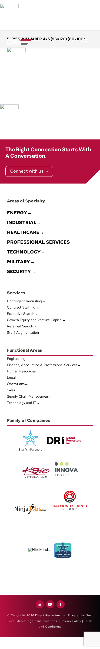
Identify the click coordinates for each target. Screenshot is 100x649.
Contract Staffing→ (23, 307)
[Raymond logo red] (69, 489)
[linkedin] (40, 604)
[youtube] (50, 604)
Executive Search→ (22, 313)
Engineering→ (18, 358)
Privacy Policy (71, 621)
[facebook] (61, 604)
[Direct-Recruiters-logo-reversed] (20, 40)
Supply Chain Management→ (30, 396)
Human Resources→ (23, 371)
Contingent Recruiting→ (26, 301)
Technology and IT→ (23, 402)
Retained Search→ (22, 326)
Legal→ (13, 377)
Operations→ (17, 384)
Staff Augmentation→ (24, 332)
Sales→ (13, 390)
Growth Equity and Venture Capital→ (36, 320)
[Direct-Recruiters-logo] (20, 35)
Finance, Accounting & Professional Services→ (44, 365)
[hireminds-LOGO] (39, 549)
